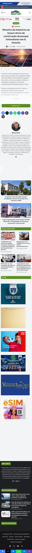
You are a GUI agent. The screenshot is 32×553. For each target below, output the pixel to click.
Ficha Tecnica (10, 539)
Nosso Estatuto (19, 536)
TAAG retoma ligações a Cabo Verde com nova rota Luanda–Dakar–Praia (16, 171)
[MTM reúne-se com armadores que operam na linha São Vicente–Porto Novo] (8, 258)
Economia (16, 23)
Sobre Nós (5, 536)
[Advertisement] (16, 442)
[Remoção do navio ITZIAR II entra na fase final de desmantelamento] (24, 236)
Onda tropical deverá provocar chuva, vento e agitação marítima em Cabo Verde (20, 496)
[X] (15, 481)
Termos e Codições (20, 539)
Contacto (11, 536)
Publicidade (27, 536)
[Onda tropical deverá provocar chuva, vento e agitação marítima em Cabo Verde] (5, 496)
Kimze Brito (10, 46)
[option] (16, 169)
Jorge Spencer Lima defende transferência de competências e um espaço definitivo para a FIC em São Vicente (24, 267)
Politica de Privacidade (16, 542)
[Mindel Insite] (16, 12)
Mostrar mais (16, 105)
